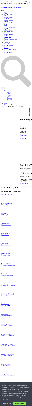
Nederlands (6, 91)
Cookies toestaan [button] (19, 403)
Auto (10, 14)
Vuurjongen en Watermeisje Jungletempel (23, 137)
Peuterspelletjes (13, 39)
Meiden (11, 20)
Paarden (11, 17)
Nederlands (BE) (11, 99)
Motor (10, 30)
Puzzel (10, 42)
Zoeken (3, 88)
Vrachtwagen (12, 49)
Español (9, 93)
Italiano (8, 96)
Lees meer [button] (5, 399)
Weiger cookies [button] (7, 403)
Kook (10, 22)
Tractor (11, 34)
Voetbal (11, 45)
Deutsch (9, 92)
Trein (10, 52)
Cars (10, 37)
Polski (8, 100)
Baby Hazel (12, 27)
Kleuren (11, 31)
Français (9, 95)
